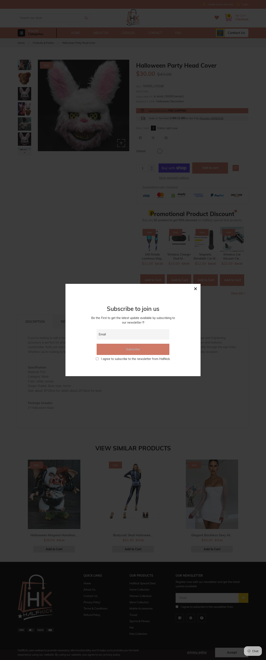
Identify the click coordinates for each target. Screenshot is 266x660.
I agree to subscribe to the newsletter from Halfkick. (135, 359)
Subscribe (133, 349)
